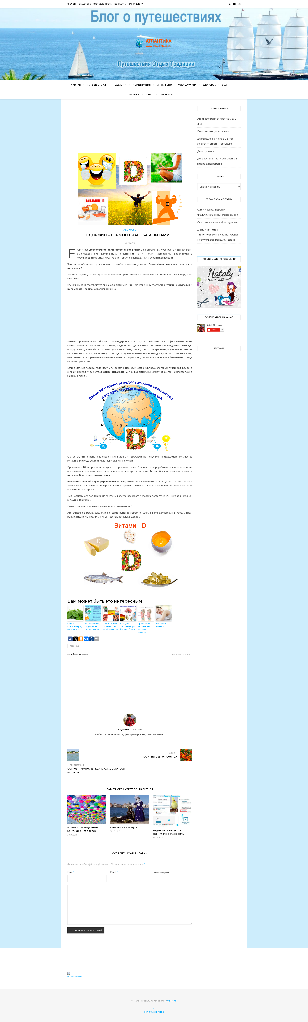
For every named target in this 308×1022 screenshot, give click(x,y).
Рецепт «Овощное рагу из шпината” (74, 626)
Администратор (80, 654)
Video (149, 94)
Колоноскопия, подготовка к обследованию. (92, 626)
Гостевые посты (102, 4)
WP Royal (171, 1000)
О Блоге (72, 4)
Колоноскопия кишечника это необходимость (110, 626)
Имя (70, 872)
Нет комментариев (181, 654)
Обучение (166, 94)
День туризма (205, 151)
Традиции (119, 84)
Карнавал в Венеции (123, 827)
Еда (224, 84)
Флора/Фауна (187, 84)
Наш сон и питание (161, 625)
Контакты (120, 4)
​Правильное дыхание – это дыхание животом (144, 627)
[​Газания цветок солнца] (186, 755)
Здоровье (209, 84)
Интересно (164, 84)
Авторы (134, 94)
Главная (75, 84)
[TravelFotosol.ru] (154, 43)
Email (114, 872)
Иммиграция (142, 84)
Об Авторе (85, 4)
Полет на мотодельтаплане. (213, 131)
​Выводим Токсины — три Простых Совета (127, 626)
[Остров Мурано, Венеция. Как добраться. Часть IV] (73, 755)
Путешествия (96, 84)
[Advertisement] (129, 129)
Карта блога (136, 4)
